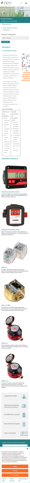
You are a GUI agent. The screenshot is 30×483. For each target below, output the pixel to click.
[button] (27, 448)
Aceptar (15, 466)
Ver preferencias (15, 475)
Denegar (15, 471)
